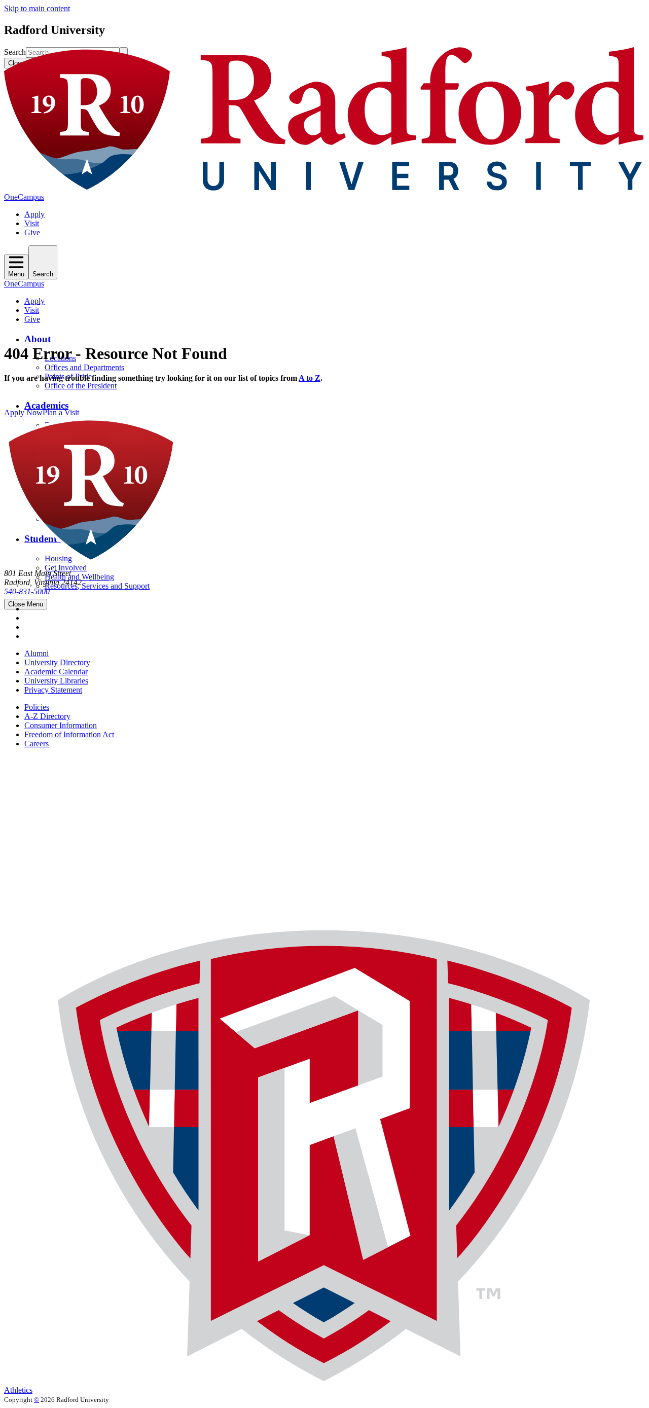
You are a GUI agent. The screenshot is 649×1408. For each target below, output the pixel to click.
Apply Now (23, 412)
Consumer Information (60, 725)
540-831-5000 (27, 591)
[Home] (324, 188)
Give (32, 232)
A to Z (309, 378)
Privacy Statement (53, 689)
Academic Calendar (56, 671)
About (37, 339)
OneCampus (24, 197)
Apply (34, 214)
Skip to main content (37, 8)
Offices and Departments (84, 367)
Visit (31, 223)
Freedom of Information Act (69, 734)
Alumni (36, 653)
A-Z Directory (47, 716)
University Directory (57, 662)
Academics (46, 405)
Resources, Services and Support (97, 586)
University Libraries (56, 680)
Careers (36, 743)
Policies (36, 707)
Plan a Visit (61, 412)
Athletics (18, 1390)
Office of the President (81, 385)
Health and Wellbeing (79, 576)
